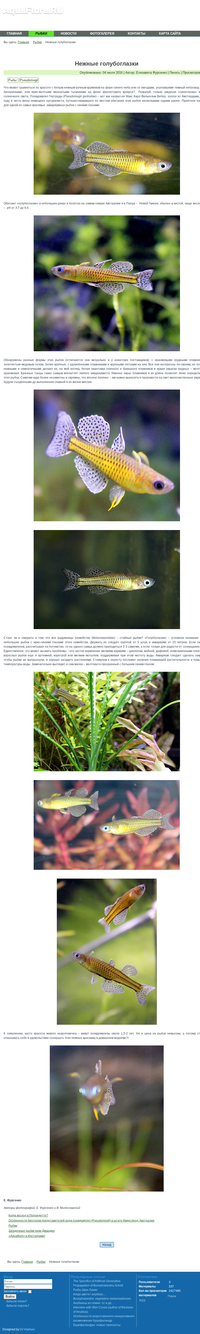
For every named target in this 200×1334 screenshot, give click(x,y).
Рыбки (41, 33)
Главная (14, 33)
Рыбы (13, 80)
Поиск (172, 1296)
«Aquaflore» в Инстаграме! (27, 1236)
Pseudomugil (29, 80)
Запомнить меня (15, 1291)
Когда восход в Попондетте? (28, 1215)
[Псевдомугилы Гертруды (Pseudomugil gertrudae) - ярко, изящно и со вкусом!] (107, 952)
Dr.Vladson (27, 1329)
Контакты (136, 33)
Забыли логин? (16, 1301)
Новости (68, 33)
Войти (10, 1296)
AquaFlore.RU (33, 10)
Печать (175, 72)
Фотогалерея (102, 33)
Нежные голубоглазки (107, 63)
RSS (142, 1300)
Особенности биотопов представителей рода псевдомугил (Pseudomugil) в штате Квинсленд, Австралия (81, 1220)
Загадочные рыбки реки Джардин (32, 1231)
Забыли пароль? (17, 1305)
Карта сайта (170, 33)
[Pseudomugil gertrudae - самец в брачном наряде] (107, 456)
